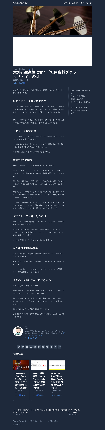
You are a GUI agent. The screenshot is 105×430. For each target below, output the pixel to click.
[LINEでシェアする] (31, 347)
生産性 (32, 69)
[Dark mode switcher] (90, 3)
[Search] (87, 3)
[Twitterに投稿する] (55, 347)
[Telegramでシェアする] (51, 347)
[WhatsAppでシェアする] (59, 347)
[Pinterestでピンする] (43, 347)
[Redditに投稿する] (47, 347)
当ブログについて (19, 421)
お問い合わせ (53, 421)
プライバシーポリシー (37, 421)
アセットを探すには (78, 96)
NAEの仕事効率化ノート (22, 3)
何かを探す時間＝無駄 (79, 107)
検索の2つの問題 (77, 99)
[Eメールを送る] (22, 347)
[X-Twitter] (25, 337)
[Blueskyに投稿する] (18, 347)
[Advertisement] (52, 51)
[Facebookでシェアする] (27, 347)
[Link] (33, 337)
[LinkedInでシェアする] (35, 347)
